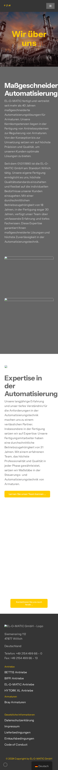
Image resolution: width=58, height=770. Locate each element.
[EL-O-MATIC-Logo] (7, 6)
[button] (5, 764)
